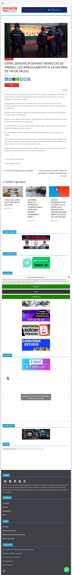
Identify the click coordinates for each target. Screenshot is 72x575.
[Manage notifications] (4, 570)
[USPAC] (15, 480)
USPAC (16, 75)
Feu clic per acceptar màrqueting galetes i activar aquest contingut (36, 397)
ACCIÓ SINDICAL (9, 59)
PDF (11, 85)
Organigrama (7, 511)
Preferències (36, 297)
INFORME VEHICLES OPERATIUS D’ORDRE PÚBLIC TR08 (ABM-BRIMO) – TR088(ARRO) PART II (35, 208)
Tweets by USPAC (36, 397)
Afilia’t (5, 515)
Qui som (5, 507)
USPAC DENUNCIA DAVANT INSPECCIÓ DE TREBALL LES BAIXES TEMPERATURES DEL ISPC (52, 173)
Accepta (36, 286)
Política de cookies (9, 538)
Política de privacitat (9, 531)
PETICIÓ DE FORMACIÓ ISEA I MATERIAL (19, 171)
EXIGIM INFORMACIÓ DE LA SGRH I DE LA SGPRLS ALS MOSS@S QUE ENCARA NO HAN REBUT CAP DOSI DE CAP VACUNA (58, 208)
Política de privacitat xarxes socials (14, 534)
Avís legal (6, 527)
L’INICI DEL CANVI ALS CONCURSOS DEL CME (12, 202)
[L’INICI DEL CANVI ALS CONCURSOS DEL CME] (13, 187)
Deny (36, 292)
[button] (69, 277)
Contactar (6, 503)
